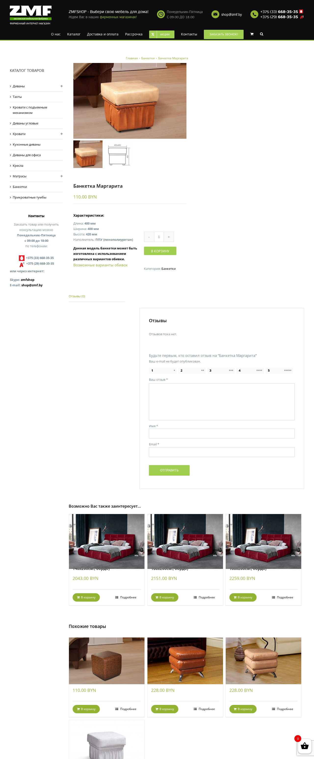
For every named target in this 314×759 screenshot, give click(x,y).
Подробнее (127, 597)
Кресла (18, 165)
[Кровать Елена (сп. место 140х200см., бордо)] (106, 534)
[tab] (97, 296)
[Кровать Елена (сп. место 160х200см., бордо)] (185, 534)
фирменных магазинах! (118, 17)
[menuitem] (58, 34)
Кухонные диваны (26, 144)
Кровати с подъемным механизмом (30, 110)
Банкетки (168, 268)
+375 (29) (279, 17)
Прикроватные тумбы (29, 197)
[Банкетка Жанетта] (263, 655)
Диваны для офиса (27, 155)
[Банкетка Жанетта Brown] (185, 655)
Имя (153, 426)
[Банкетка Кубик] (106, 655)
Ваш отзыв (158, 379)
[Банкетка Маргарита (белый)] (106, 739)
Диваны (19, 86)
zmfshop (27, 279)
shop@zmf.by (231, 15)
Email (154, 444)
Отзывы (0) (77, 296)
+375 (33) (279, 11)
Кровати (19, 134)
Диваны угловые (25, 123)
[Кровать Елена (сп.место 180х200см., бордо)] (263, 534)
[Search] (254, 34)
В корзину (160, 251)
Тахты (17, 96)
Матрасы (19, 176)
